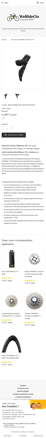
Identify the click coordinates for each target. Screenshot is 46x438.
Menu (6, 3)
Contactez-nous (23, 388)
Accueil (4, 39)
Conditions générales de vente (23, 394)
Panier (42, 3)
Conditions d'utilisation (23, 397)
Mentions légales (23, 391)
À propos (23, 385)
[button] (7, 278)
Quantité (5, 124)
